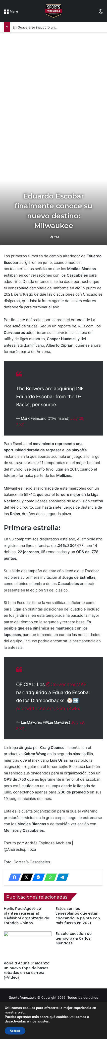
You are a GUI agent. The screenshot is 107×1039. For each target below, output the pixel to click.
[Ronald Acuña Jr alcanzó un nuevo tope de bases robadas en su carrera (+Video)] (28, 944)
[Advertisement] (53, 89)
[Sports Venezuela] (53, 11)
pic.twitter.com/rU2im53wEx (48, 708)
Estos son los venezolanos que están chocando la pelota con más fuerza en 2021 (77, 915)
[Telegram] (61, 877)
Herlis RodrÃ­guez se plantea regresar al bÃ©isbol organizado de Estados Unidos (26, 915)
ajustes (43, 1021)
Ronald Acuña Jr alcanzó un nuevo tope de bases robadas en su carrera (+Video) (27, 970)
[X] (25, 877)
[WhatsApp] (49, 877)
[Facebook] (13, 877)
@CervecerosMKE (66, 684)
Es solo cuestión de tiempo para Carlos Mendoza (73, 938)
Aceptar (15, 1031)
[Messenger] (37, 877)
